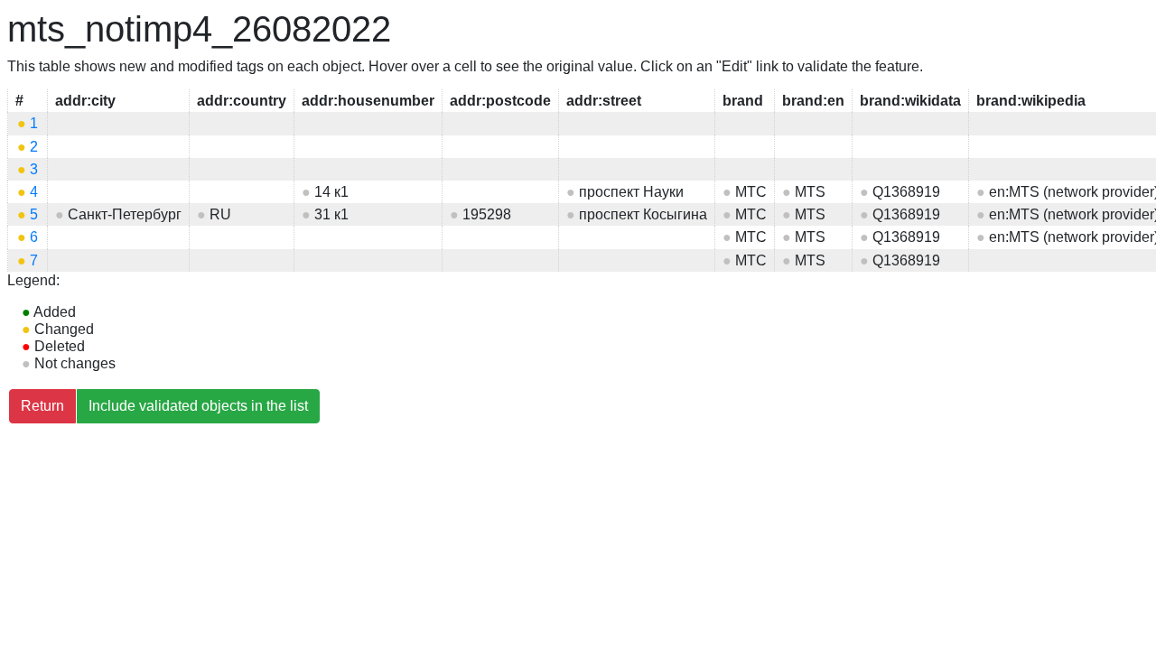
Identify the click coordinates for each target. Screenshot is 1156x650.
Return (42, 405)
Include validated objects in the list (198, 405)
